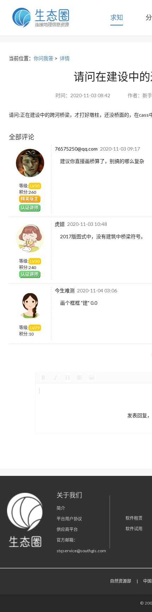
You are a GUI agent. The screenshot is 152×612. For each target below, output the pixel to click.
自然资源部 (120, 581)
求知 (116, 17)
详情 (65, 58)
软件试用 (133, 528)
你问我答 (43, 58)
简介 (61, 508)
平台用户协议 (69, 518)
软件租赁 (133, 518)
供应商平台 (67, 529)
